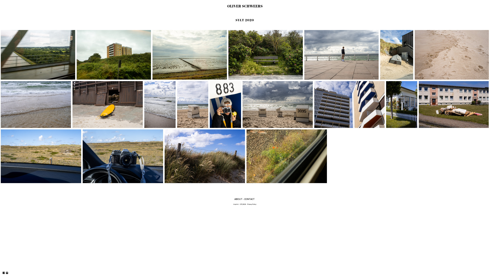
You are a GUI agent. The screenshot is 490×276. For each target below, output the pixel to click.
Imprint (235, 204)
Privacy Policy (251, 204)
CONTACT (249, 199)
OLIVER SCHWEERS (245, 6)
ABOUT (238, 199)
